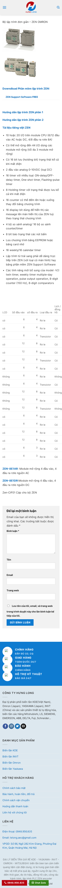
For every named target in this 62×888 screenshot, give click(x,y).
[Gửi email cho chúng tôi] (23, 726)
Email (10, 575)
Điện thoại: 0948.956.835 (17, 831)
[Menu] (4, 7)
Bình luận (13, 531)
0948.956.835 (15, 882)
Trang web (13, 590)
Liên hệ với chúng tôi (14, 812)
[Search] (58, 7)
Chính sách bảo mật (13, 788)
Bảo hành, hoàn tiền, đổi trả (18, 794)
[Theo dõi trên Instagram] (11, 726)
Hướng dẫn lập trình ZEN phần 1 (22, 112)
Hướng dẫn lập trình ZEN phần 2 (22, 119)
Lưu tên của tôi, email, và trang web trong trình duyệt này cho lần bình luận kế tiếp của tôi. (30, 611)
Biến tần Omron (11, 762)
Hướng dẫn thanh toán (15, 806)
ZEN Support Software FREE (22, 96)
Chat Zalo (40, 882)
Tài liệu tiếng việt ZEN (16, 127)
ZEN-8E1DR (10, 480)
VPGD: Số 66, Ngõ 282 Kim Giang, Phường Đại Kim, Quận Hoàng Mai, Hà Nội (29, 845)
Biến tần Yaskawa (12, 768)
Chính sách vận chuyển (16, 800)
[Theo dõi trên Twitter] (17, 726)
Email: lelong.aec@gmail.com (19, 837)
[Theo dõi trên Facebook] (5, 726)
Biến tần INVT (10, 756)
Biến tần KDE (10, 750)
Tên (9, 559)
